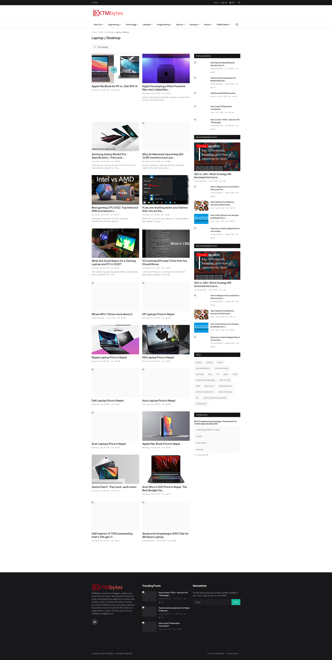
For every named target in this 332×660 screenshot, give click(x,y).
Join (186, 343)
